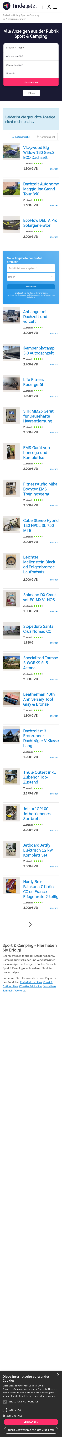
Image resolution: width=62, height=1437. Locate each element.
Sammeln (8, 990)
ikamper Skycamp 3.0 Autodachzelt (39, 350)
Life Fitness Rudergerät (33, 381)
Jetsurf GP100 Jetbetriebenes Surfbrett (37, 813)
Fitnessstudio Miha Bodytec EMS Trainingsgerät (40, 488)
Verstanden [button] (31, 1421)
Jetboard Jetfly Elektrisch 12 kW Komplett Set (38, 850)
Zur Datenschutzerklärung (42, 1396)
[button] (31, 93)
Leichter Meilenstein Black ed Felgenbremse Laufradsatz (39, 564)
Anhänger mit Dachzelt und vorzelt (35, 316)
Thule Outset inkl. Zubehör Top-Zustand (39, 777)
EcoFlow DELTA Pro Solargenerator (40, 222)
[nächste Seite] (30, 924)
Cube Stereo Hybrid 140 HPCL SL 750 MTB (41, 525)
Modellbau (49, 986)
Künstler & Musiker (30, 986)
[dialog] (31, 1404)
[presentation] (43, 7)
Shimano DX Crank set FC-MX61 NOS (40, 597)
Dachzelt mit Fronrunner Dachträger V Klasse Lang (41, 738)
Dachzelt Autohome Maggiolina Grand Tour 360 (41, 188)
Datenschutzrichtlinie (38, 293)
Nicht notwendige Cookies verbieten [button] (31, 1430)
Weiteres (19, 990)
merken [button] (54, 168)
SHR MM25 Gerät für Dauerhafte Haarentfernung (38, 416)
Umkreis (10, 73)
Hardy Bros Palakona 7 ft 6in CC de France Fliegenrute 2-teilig (40, 889)
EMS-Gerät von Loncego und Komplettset (36, 452)
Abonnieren (31, 286)
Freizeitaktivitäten (31, 982)
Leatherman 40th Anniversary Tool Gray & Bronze (39, 699)
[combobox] (31, 56)
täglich (11, 276)
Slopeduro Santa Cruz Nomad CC (38, 628)
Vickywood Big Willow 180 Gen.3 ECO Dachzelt (38, 152)
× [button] (58, 1374)
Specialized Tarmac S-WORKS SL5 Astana (40, 662)
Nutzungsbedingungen (17, 295)
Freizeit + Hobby (15, 47)
